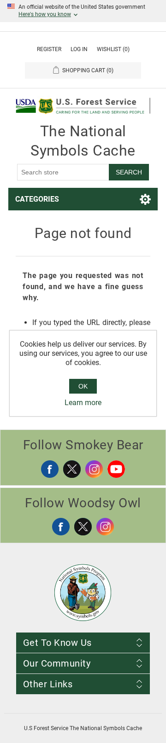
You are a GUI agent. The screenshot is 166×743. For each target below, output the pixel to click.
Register (49, 49)
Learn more (83, 402)
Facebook (50, 469)
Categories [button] (37, 199)
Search (129, 172)
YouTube (116, 469)
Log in (79, 49)
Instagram (94, 469)
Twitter (72, 469)
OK (83, 386)
